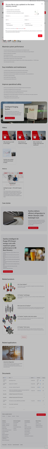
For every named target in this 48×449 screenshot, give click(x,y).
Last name (26, 15)
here (17, 28)
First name (7, 15)
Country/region (27, 23)
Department (8, 23)
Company (26, 19)
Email (7, 19)
